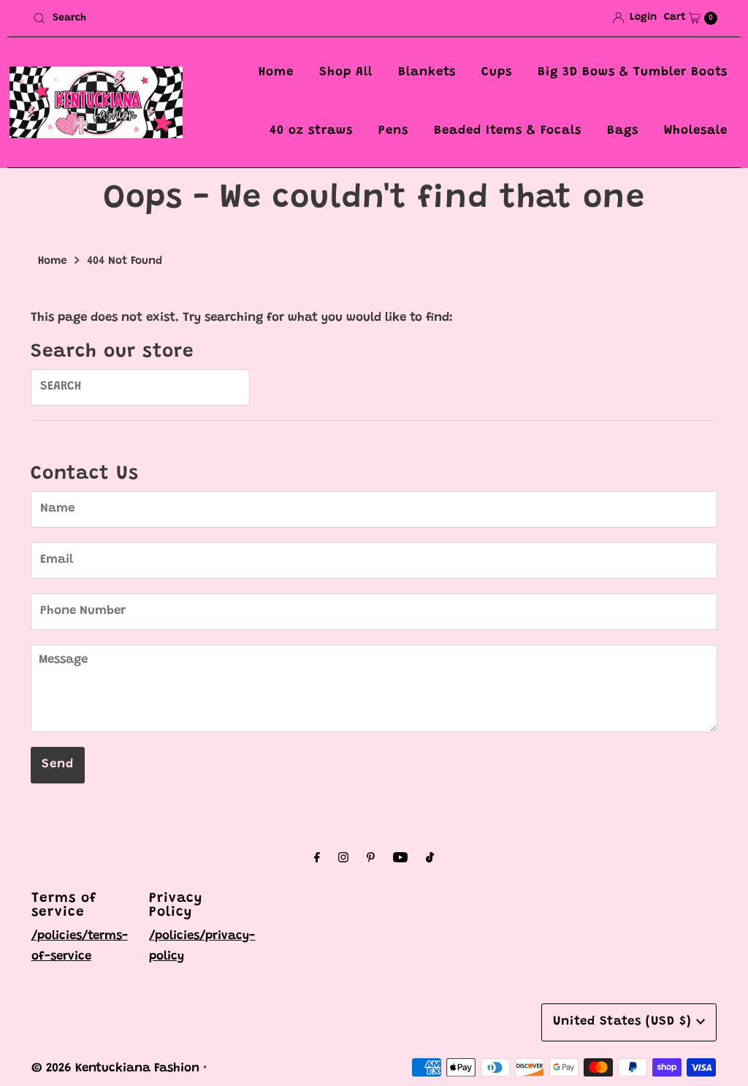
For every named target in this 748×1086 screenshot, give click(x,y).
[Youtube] (400, 859)
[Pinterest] (371, 859)
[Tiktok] (430, 859)
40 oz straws (311, 131)
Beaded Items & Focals (507, 131)
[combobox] (197, 18)
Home (276, 73)
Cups (496, 73)
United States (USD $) (624, 1022)
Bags (622, 131)
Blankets (427, 73)
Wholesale (696, 131)
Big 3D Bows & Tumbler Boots (633, 73)
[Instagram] (343, 859)
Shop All (346, 73)
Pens (393, 131)
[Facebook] (317, 859)
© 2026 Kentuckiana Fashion (115, 1069)
